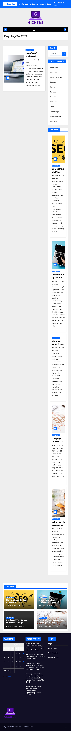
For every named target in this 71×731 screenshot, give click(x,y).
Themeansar (8, 728)
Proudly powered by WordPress (12, 726)
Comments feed (54, 653)
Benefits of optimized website (31, 56)
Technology (29, 50)
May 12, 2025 (57, 528)
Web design (54, 121)
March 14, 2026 (58, 348)
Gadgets (53, 82)
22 (5, 666)
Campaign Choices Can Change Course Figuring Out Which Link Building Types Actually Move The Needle (35, 678)
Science (53, 92)
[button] (62, 30)
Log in (50, 644)
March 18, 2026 (58, 175)
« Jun (5, 676)
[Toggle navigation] (34, 29)
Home (66, 727)
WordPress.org (53, 657)
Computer (53, 72)
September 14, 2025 (47, 626)
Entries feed (52, 648)
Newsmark (30, 726)
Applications (54, 67)
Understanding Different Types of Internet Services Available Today (35, 656)
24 (12, 666)
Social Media (54, 97)
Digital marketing (56, 77)
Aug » (10, 676)
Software (53, 102)
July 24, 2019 (32, 60)
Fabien (55, 178)
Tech (52, 107)
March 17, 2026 (58, 281)
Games (52, 87)
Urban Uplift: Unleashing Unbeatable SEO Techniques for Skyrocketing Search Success (34, 691)
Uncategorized (55, 117)
